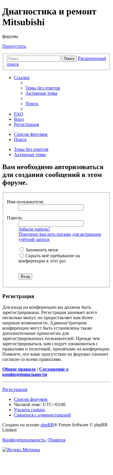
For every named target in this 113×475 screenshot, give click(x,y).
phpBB (47, 424)
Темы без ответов (31, 149)
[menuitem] (42, 87)
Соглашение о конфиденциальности (35, 372)
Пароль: (15, 217)
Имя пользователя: (25, 201)
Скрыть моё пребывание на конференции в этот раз (49, 258)
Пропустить (14, 46)
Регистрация (14, 389)
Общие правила (19, 369)
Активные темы (30, 154)
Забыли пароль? (34, 228)
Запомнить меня (41, 249)
